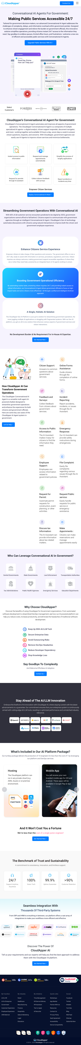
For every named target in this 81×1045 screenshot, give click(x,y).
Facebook (69, 998)
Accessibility (54, 1021)
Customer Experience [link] (8, 1008)
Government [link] (5, 1005)
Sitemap (68, 1018)
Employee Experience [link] (7, 1011)
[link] (40, 1040)
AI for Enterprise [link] (6, 1001)
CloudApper (39, 1042)
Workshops (53, 998)
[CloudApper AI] (10, 3)
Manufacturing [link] (22, 1005)
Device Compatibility (56, 1025)
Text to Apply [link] (38, 1008)
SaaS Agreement (55, 1018)
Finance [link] (20, 1008)
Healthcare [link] (21, 1001)
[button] (4, 789)
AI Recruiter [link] (37, 1011)
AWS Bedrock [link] (5, 1015)
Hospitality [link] (21, 1011)
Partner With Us (55, 1005)
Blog (67, 1011)
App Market (53, 1001)
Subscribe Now (71, 1021)
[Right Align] (77, 3)
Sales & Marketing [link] (23, 1015)
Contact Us (66, 3)
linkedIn (68, 1005)
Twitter (68, 1001)
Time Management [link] (39, 998)
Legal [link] (19, 1018)
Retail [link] (19, 998)
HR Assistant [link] (38, 1005)
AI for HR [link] (4, 998)
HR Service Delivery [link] (40, 1001)
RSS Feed (69, 1015)
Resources (53, 1008)
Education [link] (21, 1021)
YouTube (69, 1008)
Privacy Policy (54, 1015)
